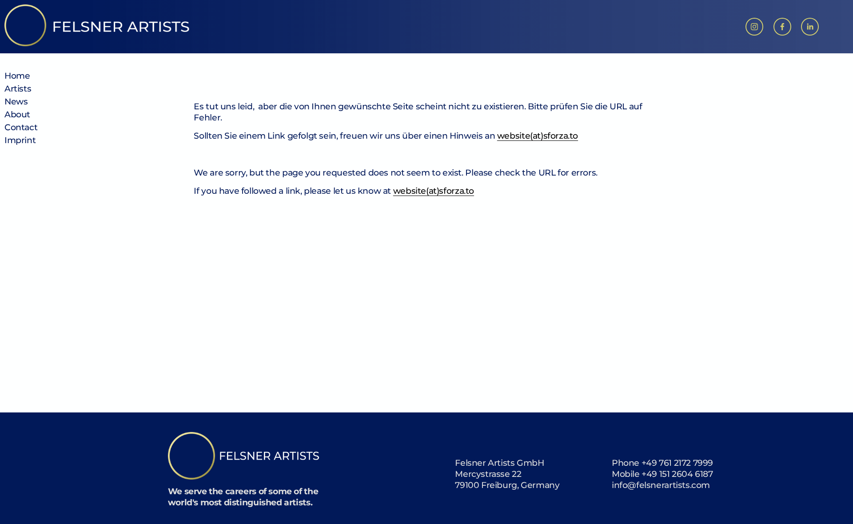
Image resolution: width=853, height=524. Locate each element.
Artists (17, 88)
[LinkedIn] (810, 27)
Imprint (20, 140)
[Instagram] (754, 27)
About (17, 114)
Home (17, 75)
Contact (20, 127)
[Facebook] (782, 27)
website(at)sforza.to (537, 135)
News (16, 101)
